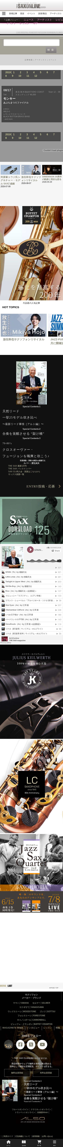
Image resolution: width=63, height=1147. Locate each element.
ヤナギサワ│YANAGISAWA (31, 1007)
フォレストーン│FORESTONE (31, 1015)
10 (20, 76)
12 (35, 76)
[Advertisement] (31, 944)
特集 (58, 1028)
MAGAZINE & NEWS (12, 1028)
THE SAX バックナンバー (19, 468)
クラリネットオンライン (41, 1109)
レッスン (47, 1028)
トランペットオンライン (25, 1112)
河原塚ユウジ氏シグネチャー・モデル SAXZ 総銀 (10, 180)
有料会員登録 (46, 1073)
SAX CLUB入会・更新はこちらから (24, 471)
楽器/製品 (42, 13)
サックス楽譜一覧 (16, 474)
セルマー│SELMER (41, 1003)
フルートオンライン (20, 1109)
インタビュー (33, 1028)
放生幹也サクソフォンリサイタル (23, 339)
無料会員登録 (17, 1073)
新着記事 (13, 13)
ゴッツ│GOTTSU (47, 1011)
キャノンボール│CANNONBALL (31, 1020)
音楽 (22, 13)
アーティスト (56, 13)
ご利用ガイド (7, 1136)
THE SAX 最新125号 (17, 466)
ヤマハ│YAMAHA (21, 1003)
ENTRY (42, 486)
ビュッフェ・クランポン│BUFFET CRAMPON (31, 1024)
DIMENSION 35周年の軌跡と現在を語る (52, 177)
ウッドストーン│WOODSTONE (22, 1011)
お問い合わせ (47, 1136)
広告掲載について (22, 1136)
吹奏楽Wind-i (42, 1112)
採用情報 (36, 1136)
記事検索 (29, 60)
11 (27, 76)
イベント (31, 13)
